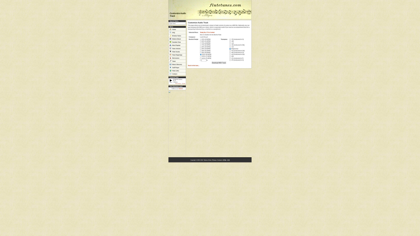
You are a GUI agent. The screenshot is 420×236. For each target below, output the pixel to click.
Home (174, 29)
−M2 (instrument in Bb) (238, 45)
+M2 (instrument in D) (237, 52)
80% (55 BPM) (205, 47)
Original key (234, 48)
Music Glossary (177, 64)
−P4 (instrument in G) (237, 39)
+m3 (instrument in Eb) (238, 54)
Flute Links (175, 70)
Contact (174, 74)
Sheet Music (178, 83)
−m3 (232, 43)
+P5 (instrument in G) (237, 60)
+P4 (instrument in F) (237, 58)
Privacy (214, 160)
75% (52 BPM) (205, 45)
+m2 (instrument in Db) (238, 50)
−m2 (232, 47)
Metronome (175, 58)
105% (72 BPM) (206, 56)
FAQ (173, 32)
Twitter (181, 88)
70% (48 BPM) (205, 43)
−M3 (232, 41)
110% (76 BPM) (206, 58)
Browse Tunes (176, 35)
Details (183, 83)
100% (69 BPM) (206, 54)
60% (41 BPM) (205, 41)
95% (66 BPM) (205, 52)
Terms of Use (207, 160)
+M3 (232, 56)
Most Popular (176, 45)
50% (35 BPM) (205, 39)
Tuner (174, 61)
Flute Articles (176, 48)
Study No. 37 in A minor (207, 32)
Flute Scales (176, 51)
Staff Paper (175, 67)
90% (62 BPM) (205, 50)
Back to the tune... (193, 65)
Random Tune (176, 42)
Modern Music (176, 39)
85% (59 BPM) (205, 48)
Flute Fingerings (177, 55)
